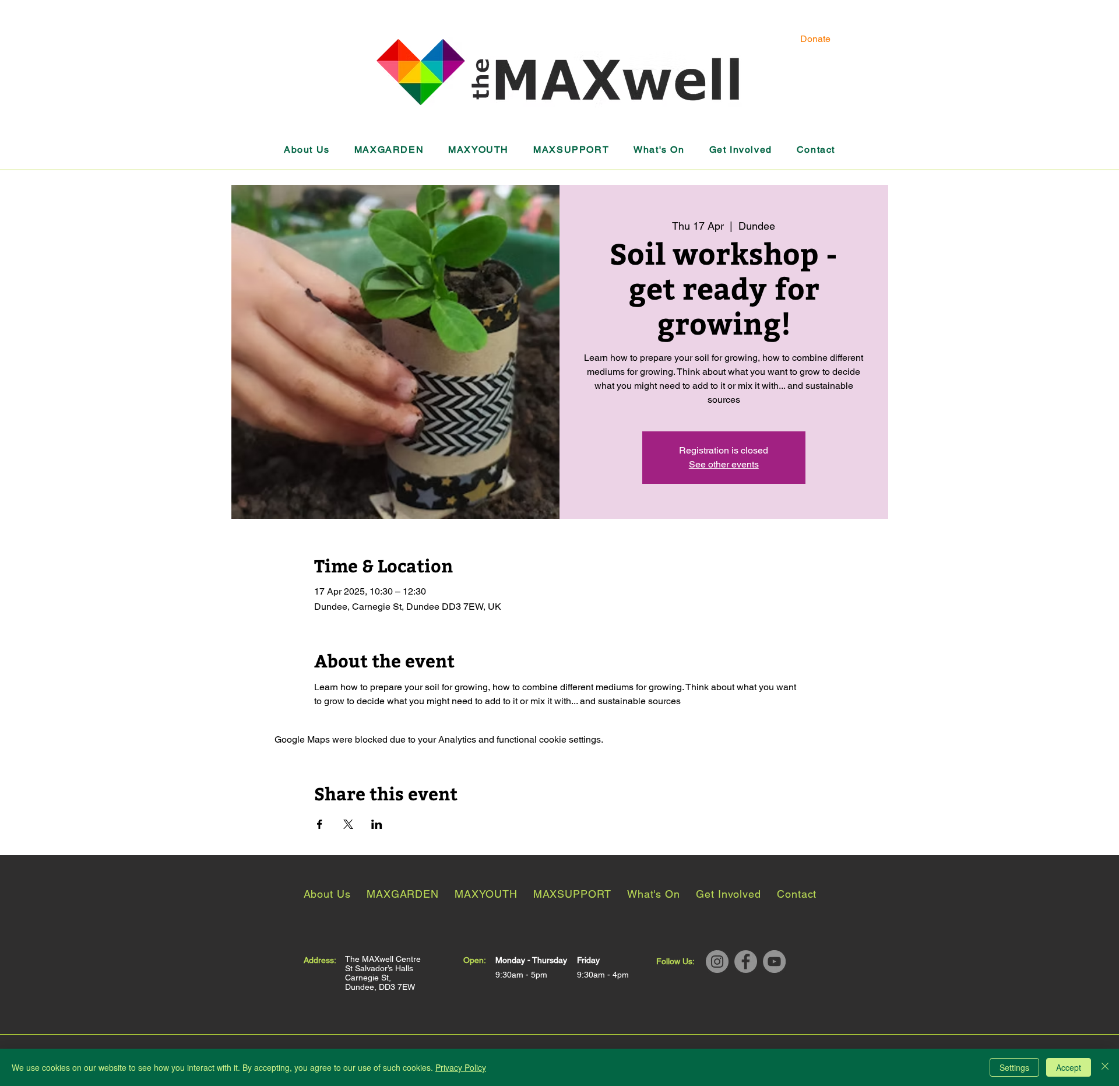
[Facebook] (745, 961)
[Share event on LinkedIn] (376, 824)
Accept (1068, 1067)
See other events (724, 464)
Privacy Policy (460, 1067)
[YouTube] (774, 961)
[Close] (1105, 1067)
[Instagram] (717, 961)
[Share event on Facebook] (319, 824)
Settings (1014, 1067)
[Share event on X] (348, 824)
